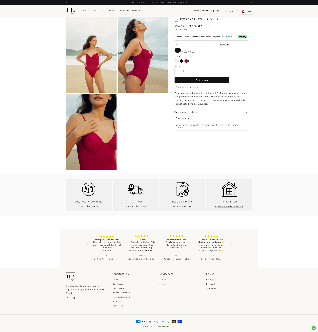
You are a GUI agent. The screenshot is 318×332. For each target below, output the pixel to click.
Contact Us (118, 306)
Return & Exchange (121, 297)
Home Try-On (229, 201)
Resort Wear (118, 288)
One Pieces (118, 284)
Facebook (210, 284)
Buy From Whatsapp (188, 87)
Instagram (211, 279)
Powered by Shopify (167, 326)
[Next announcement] (251, 2)
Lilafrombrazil (154, 326)
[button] (103, 10)
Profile (162, 284)
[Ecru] (177, 61)
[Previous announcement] (66, 2)
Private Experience (121, 293)
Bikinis (115, 279)
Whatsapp (211, 288)
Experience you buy (229, 206)
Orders (162, 279)
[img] (107, 236)
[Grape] (186, 61)
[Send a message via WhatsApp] (314, 328)
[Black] (181, 61)
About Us (117, 301)
